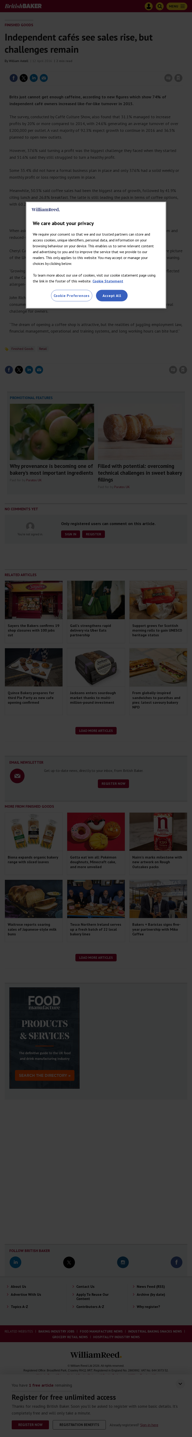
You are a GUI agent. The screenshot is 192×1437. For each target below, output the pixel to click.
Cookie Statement (107, 281)
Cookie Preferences (72, 295)
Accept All (112, 295)
